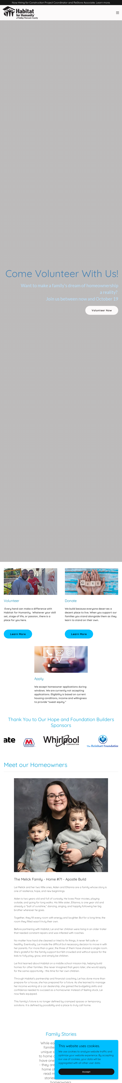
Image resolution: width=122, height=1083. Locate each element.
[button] (117, 13)
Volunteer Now (102, 310)
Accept (86, 1071)
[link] (20, 12)
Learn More (18, 634)
